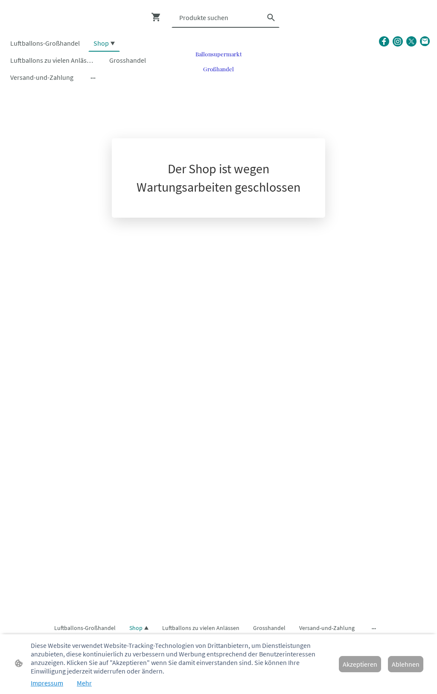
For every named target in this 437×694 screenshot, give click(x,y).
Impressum (47, 683)
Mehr (84, 683)
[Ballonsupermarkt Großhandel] (218, 78)
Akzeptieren (360, 664)
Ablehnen (406, 664)
